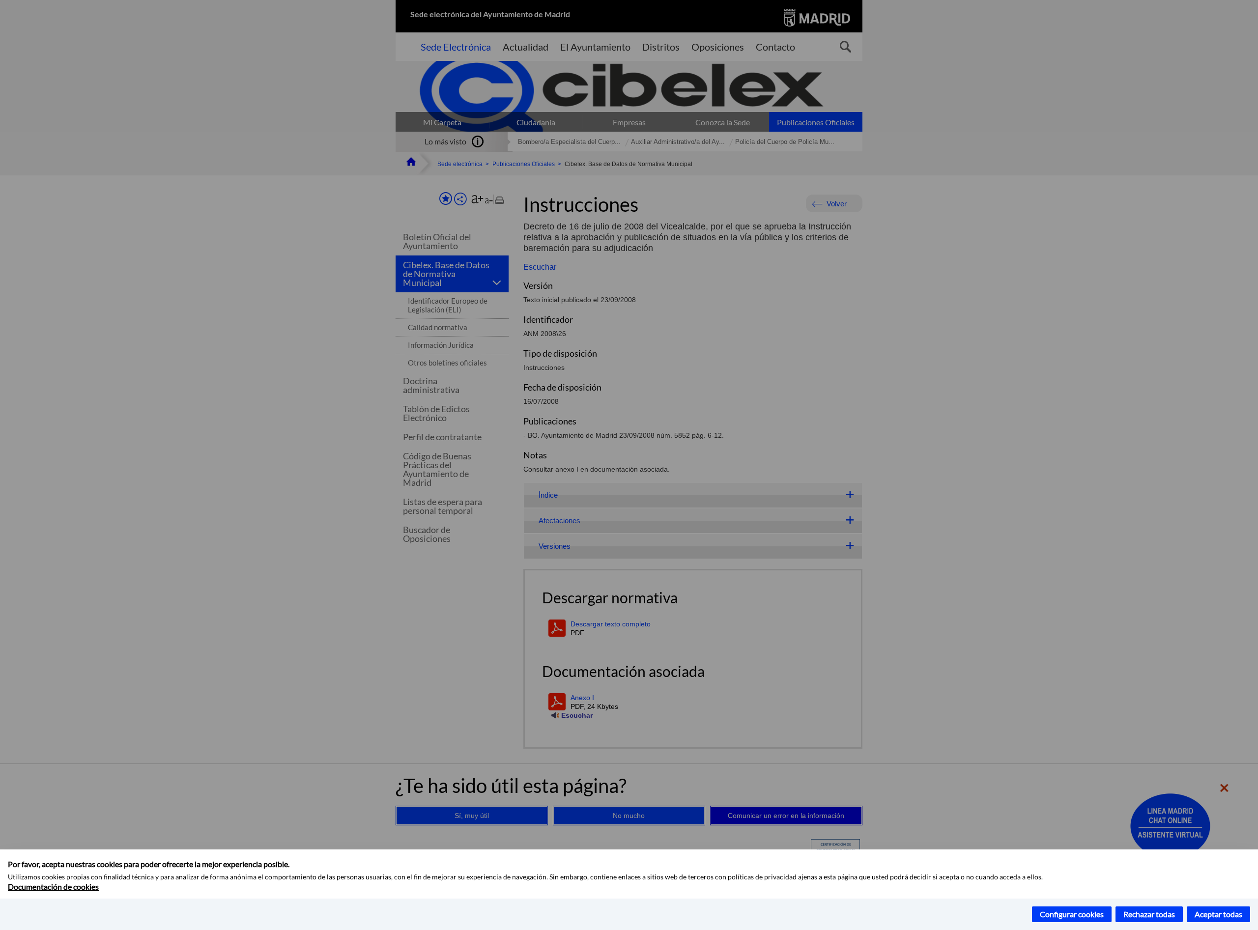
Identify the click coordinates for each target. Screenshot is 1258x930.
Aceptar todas (1218, 914)
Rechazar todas (1149, 914)
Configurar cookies (1072, 914)
